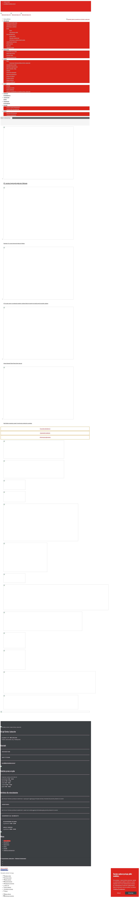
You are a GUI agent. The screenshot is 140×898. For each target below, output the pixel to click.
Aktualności (6, 842)
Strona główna (7, 841)
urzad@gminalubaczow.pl (9, 4)
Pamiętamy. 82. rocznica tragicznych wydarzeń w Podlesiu (14, 243)
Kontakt (5, 848)
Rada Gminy (6, 844)
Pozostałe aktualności (45, 428)
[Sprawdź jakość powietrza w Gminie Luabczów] (78, 19)
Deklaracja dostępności (9, 850)
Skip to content (4, 868)
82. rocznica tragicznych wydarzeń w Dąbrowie (15, 183)
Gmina (5, 846)
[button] (119, 889)
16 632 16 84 (7, 2)
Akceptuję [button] (130, 893)
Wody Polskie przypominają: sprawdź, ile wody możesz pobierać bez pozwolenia (18, 423)
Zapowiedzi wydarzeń (45, 433)
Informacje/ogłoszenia (45, 437)
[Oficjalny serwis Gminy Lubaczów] (16, 15)
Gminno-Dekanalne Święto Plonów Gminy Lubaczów (13, 363)
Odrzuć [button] (119, 893)
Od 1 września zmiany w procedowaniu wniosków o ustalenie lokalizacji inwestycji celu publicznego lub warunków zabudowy (26, 303)
